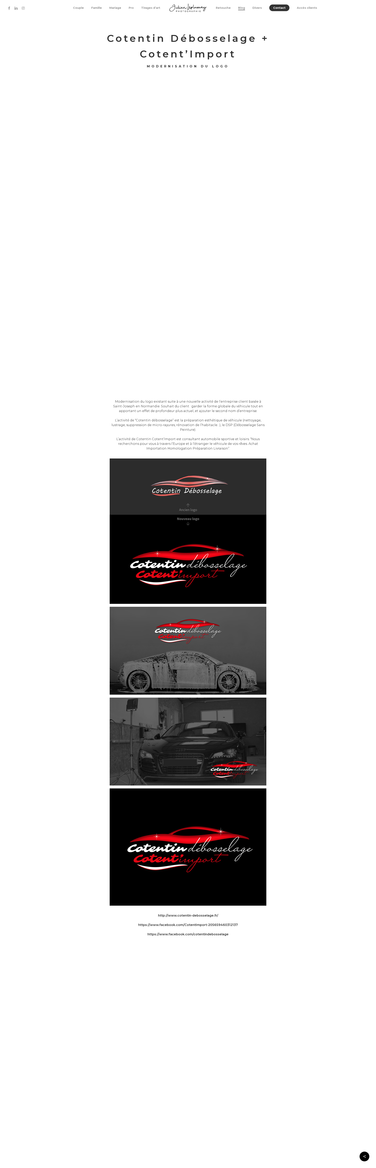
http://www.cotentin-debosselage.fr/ (188, 915)
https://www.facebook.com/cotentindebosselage (188, 934)
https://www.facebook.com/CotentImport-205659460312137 (188, 925)
